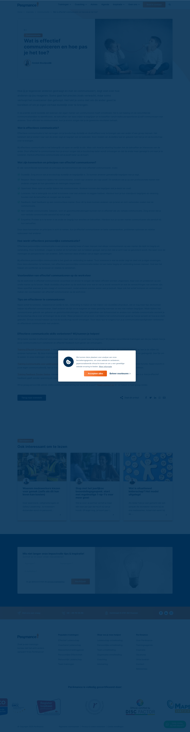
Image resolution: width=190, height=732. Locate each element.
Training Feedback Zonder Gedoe (33, 374)
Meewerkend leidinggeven (71, 650)
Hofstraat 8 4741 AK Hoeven (124, 613)
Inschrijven (80, 581)
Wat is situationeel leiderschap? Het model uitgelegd (143, 491)
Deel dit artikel (132, 397)
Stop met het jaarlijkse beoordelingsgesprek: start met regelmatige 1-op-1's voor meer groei (94, 493)
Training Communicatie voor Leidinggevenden (40, 364)
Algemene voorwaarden (69, 726)
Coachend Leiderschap (69, 645)
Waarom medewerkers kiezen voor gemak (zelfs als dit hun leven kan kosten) (41, 491)
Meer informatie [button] (105, 366)
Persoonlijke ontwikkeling (110, 645)
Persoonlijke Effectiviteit (70, 654)
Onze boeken (142, 659)
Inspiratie (117, 4)
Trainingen (63, 4)
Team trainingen (66, 664)
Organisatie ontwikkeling (109, 654)
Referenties (141, 669)
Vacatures (141, 654)
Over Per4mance (144, 640)
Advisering (102, 664)
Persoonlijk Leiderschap (70, 659)
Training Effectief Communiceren (33, 349)
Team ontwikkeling (106, 650)
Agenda (105, 4)
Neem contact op (105, 385)
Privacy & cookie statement (93, 726)
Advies (94, 4)
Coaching (79, 4)
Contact (140, 664)
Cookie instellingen (115, 726)
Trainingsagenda (144, 645)
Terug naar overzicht (31, 397)
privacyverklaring (55, 581)
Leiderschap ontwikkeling (110, 640)
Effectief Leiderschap (68, 640)
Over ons (132, 4)
